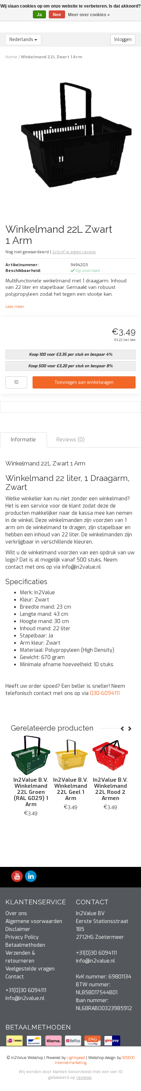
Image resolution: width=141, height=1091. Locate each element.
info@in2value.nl (24, 998)
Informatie (50, 823)
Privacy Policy (22, 937)
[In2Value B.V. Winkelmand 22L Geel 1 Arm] (50, 755)
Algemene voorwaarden (33, 921)
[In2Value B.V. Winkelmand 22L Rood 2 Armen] (90, 755)
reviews (83, 1077)
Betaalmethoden (25, 945)
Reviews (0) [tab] (70, 439)
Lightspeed (76, 1057)
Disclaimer (17, 929)
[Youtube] (17, 876)
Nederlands (21, 39)
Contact (14, 976)
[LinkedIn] (31, 876)
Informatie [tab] (23, 439)
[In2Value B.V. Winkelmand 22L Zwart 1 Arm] (73, 139)
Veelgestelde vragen (30, 968)
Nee (57, 14)
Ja (39, 14)
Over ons (16, 913)
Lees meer (15, 306)
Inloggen (123, 39)
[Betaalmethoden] (15, 1040)
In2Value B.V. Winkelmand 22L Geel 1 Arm (50, 789)
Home (11, 57)
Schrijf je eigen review (74, 252)
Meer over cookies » (89, 14)
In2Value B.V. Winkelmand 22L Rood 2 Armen (90, 789)
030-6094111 (105, 693)
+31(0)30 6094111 (25, 990)
